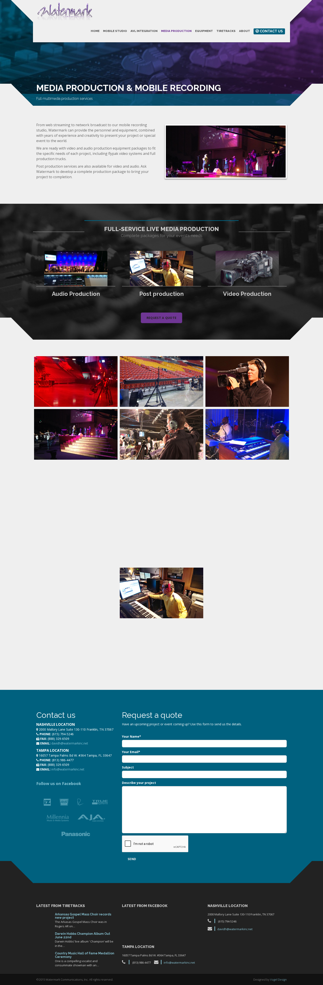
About (244, 31)
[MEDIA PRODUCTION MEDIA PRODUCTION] (76, 381)
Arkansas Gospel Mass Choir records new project (83, 916)
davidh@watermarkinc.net (69, 743)
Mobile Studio (115, 31)
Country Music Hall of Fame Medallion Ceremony (84, 955)
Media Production (176, 31)
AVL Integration (144, 31)
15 (44, 939)
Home (95, 31)
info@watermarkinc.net (67, 769)
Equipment (204, 31)
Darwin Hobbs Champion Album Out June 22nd (82, 935)
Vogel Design (278, 979)
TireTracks (226, 31)
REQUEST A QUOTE (162, 318)
